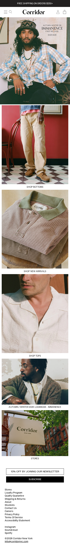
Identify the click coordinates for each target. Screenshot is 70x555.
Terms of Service (14, 517)
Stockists (10, 505)
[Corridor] (35, 60)
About (8, 502)
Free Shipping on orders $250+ (35, 3)
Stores (8, 489)
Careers (9, 511)
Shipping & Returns (15, 499)
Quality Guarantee (14, 496)
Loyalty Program (13, 493)
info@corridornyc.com (16, 541)
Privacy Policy (12, 514)
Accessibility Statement (17, 520)
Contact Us (11, 508)
